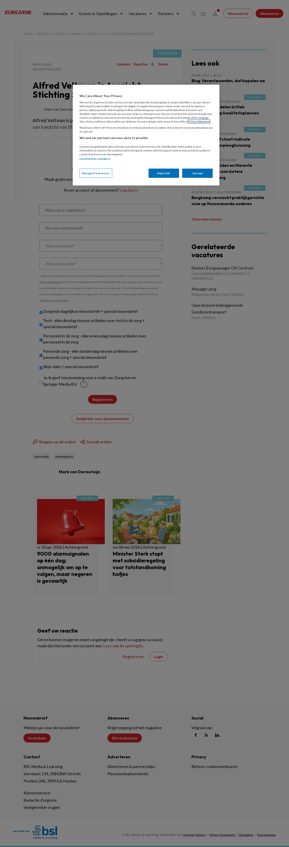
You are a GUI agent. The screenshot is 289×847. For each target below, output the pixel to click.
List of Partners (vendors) (94, 158)
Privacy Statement (199, 121)
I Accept (197, 173)
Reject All (163, 173)
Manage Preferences (96, 173)
